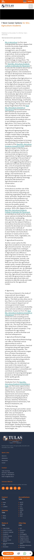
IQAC (21, 516)
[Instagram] (19, 488)
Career (3, 462)
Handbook (5, 534)
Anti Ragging (22, 534)
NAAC (21, 514)
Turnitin (21, 532)
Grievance (22, 530)
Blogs (4, 518)
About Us (4, 456)
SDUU (21, 508)
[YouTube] (11, 488)
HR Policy (22, 547)
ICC (20, 528)
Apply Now (9, 553)
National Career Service (6, 540)
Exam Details (6, 528)
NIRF (20, 512)
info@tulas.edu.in (9, 476)
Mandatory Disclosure (25, 545)
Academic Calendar (7, 532)
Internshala (5, 538)
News (4, 515)
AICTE (21, 502)
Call (3, 504)
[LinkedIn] (7, 488)
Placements (5, 460)
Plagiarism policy (24, 538)
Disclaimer (5, 546)
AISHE (21, 504)
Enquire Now (9, 558)
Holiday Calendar (7, 536)
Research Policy (23, 536)
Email (4, 502)
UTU (20, 506)
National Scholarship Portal (8, 544)
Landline (4, 506)
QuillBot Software (24, 540)
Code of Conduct (7, 530)
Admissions (5, 458)
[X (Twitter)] (15, 488)
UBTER (21, 510)
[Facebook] (3, 488)
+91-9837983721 (10, 474)
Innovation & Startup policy (24, 542)
